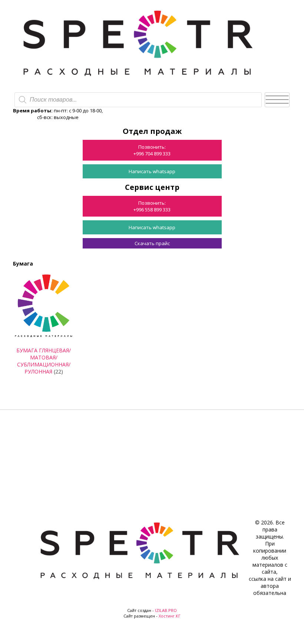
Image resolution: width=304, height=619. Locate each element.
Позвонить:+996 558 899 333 (152, 206)
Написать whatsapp (152, 171)
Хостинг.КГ (170, 616)
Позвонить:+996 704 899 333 (152, 150)
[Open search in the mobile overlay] (138, 99)
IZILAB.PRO (166, 610)
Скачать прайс (152, 243)
